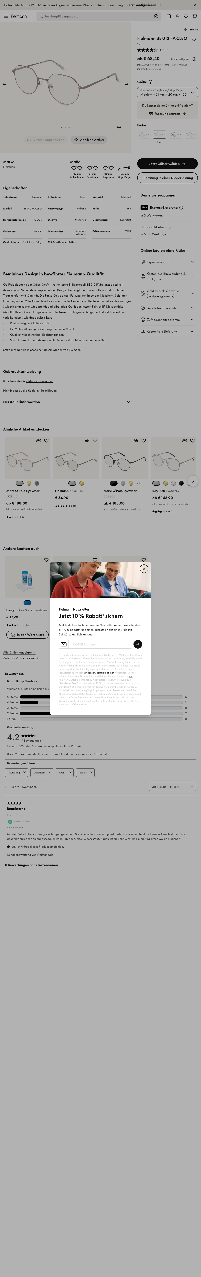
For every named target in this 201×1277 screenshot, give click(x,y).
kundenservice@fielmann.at (98, 672)
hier (130, 676)
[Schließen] (144, 568)
